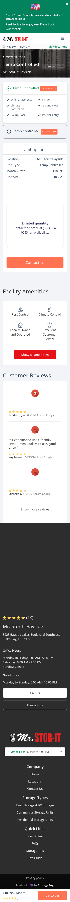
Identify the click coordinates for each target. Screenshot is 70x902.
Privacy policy (35, 878)
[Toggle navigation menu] (63, 38)
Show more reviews (35, 509)
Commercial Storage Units (35, 812)
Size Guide (35, 858)
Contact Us (35, 789)
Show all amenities (35, 355)
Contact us (35, 262)
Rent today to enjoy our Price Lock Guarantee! (30, 26)
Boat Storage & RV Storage (35, 805)
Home (35, 774)
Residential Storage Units (35, 820)
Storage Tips (35, 851)
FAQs (35, 843)
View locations (58, 46)
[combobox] (35, 751)
